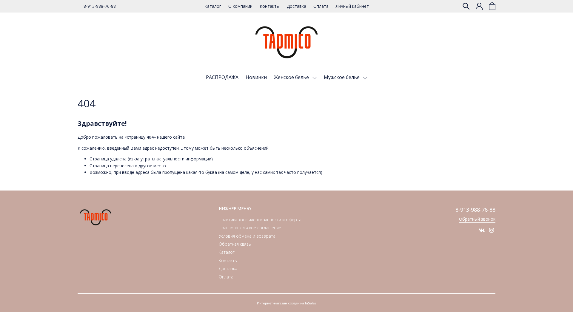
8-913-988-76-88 (100, 6)
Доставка (296, 6)
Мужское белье (342, 77)
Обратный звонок (477, 219)
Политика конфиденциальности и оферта (260, 219)
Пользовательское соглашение (250, 227)
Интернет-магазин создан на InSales (286, 303)
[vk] (482, 230)
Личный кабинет (352, 6)
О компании (240, 6)
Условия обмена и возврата (247, 236)
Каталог (212, 6)
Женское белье (292, 77)
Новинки (256, 77)
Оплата (321, 6)
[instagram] (491, 230)
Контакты (270, 6)
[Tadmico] (286, 42)
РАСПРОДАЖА (222, 77)
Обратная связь (235, 244)
